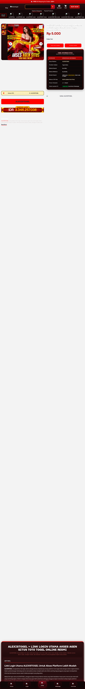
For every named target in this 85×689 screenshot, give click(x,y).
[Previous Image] (11, 44)
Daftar (42, 685)
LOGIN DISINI (73, 45)
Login (27, 686)
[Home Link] (14, 6)
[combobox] (38, 7)
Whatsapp (58, 686)
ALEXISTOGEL (23, 101)
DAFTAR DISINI (55, 45)
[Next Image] (41, 44)
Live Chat (73, 686)
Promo (11, 686)
